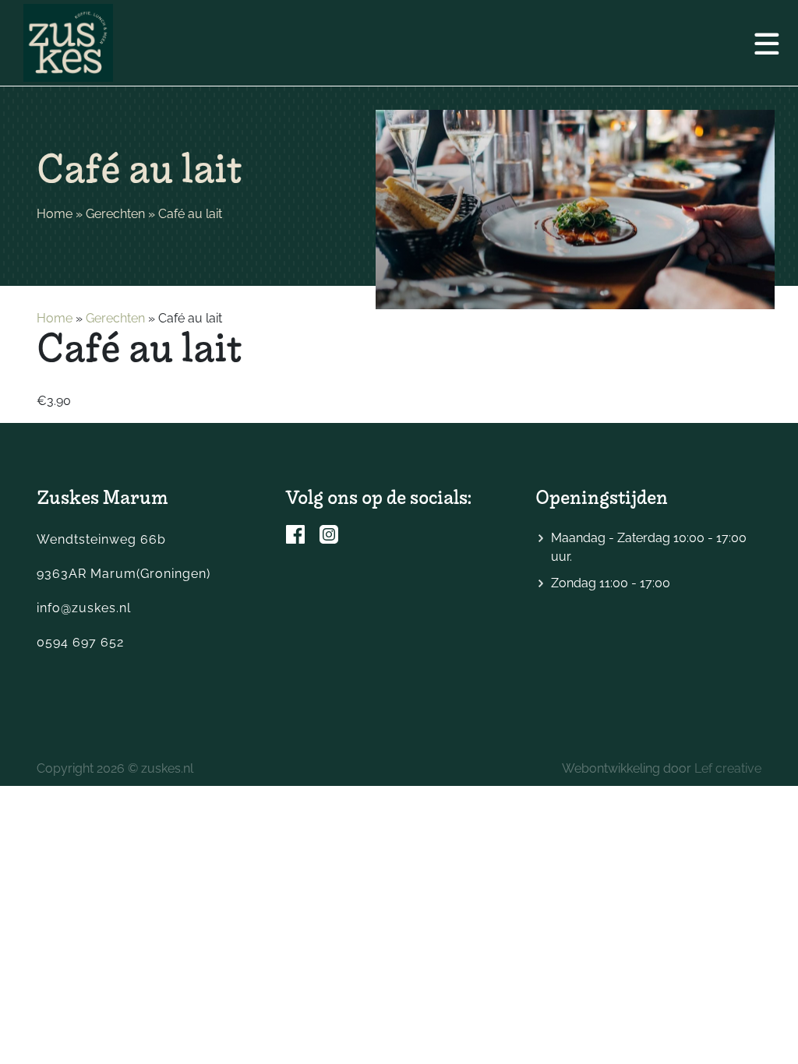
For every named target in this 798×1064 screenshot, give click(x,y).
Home (54, 213)
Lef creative (727, 768)
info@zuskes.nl (84, 608)
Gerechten (115, 213)
